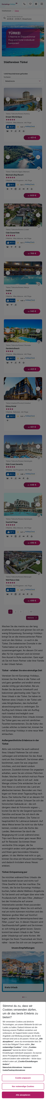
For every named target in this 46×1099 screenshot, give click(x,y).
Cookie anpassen (23, 1078)
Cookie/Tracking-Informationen (14, 1070)
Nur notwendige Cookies (23, 1087)
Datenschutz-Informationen (12, 1067)
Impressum (27, 1067)
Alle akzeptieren (23, 1095)
